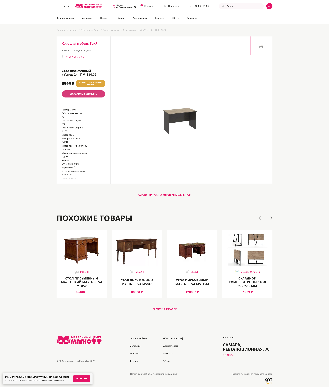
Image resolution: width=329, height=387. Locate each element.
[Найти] (223, 6)
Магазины (86, 17)
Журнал (121, 17)
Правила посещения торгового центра (251, 373)
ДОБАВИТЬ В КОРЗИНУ (83, 94)
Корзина (147, 5)
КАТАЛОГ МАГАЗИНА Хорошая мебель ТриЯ (164, 194)
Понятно (81, 378)
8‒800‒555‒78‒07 (76, 56)
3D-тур (175, 17)
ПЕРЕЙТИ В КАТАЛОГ (165, 309)
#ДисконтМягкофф (173, 338)
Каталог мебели (65, 17)
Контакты (192, 17)
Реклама (159, 17)
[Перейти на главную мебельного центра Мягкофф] (88, 6)
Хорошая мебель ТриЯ (80, 43)
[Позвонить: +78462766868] (269, 6)
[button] (261, 218)
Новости (104, 17)
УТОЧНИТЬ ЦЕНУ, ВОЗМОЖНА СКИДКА (90, 83)
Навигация (174, 5)
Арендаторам (140, 17)
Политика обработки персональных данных (153, 373)
